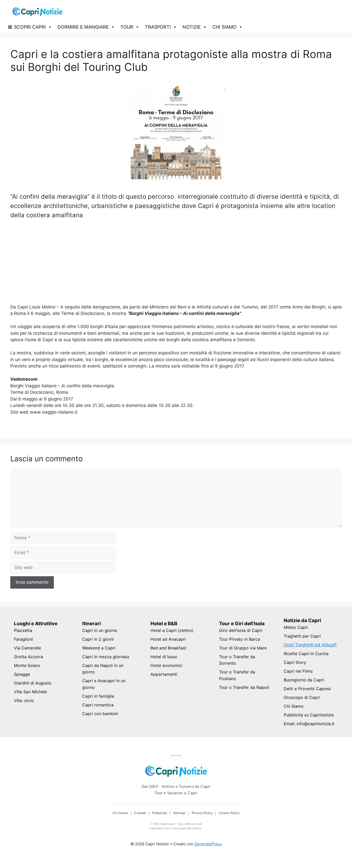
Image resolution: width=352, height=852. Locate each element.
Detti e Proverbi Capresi (307, 688)
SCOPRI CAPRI (30, 27)
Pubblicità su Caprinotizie (309, 714)
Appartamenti (163, 674)
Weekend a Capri (98, 647)
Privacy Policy (203, 813)
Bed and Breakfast (168, 647)
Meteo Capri (296, 627)
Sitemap (179, 813)
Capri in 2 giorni (98, 639)
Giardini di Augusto (33, 683)
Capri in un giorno (99, 630)
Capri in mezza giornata (105, 656)
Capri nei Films (298, 671)
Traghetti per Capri (302, 636)
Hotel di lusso (163, 656)
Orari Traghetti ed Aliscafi (310, 644)
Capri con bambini (100, 713)
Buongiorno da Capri (304, 679)
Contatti (140, 813)
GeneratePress (208, 843)
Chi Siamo (294, 706)
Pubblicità (160, 813)
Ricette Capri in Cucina (306, 653)
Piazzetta (23, 630)
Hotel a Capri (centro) (172, 630)
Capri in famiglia (98, 696)
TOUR (126, 27)
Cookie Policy (229, 813)
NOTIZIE (191, 27)
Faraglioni (23, 639)
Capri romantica (98, 704)
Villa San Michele (30, 691)
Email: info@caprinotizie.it (309, 723)
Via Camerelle (27, 647)
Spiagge (22, 674)
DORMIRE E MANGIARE (83, 27)
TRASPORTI (158, 27)
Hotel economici (166, 665)
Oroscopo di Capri (302, 697)
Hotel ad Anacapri (168, 639)
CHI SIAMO (224, 27)
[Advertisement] (176, 261)
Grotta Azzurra (28, 656)
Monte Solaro (27, 665)
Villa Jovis (24, 700)
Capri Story (295, 662)
